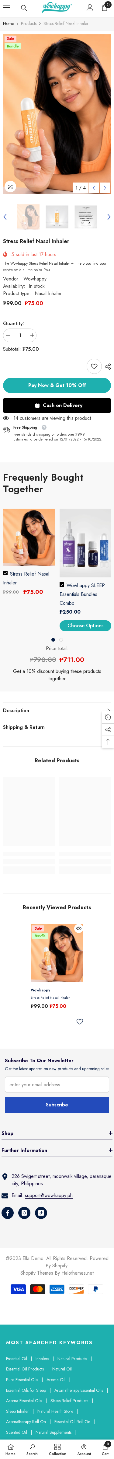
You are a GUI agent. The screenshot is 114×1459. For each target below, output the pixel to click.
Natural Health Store (55, 1411)
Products (28, 23)
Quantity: (13, 323)
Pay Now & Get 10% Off (57, 385)
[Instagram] (24, 1213)
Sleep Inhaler (17, 1411)
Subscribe (57, 1104)
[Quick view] (78, 928)
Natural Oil (62, 1369)
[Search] (24, 8)
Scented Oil (16, 1432)
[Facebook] (8, 1213)
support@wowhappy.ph (49, 1195)
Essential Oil (16, 1359)
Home (8, 23)
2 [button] (61, 640)
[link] (94, 366)
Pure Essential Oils (22, 1380)
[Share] (106, 366)
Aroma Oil (56, 1380)
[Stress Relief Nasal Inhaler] (57, 953)
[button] (93, 188)
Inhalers (42, 1359)
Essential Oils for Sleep (26, 1390)
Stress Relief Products (69, 1401)
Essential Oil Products (25, 1369)
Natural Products (72, 1359)
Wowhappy (35, 278)
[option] (57, 114)
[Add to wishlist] (79, 1021)
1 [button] (53, 640)
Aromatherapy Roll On (26, 1422)
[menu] (6, 7)
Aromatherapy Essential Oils (78, 1390)
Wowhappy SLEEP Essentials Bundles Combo (82, 594)
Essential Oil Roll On (72, 1422)
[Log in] (90, 7)
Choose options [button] (85, 625)
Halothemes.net (77, 1272)
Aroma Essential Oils (24, 1401)
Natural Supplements (53, 1432)
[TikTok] (41, 1213)
